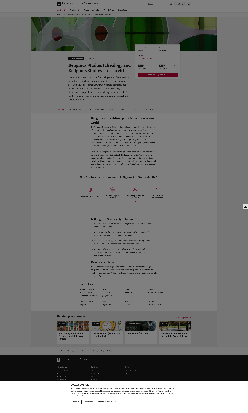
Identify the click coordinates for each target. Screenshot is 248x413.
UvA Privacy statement (99, 396)
